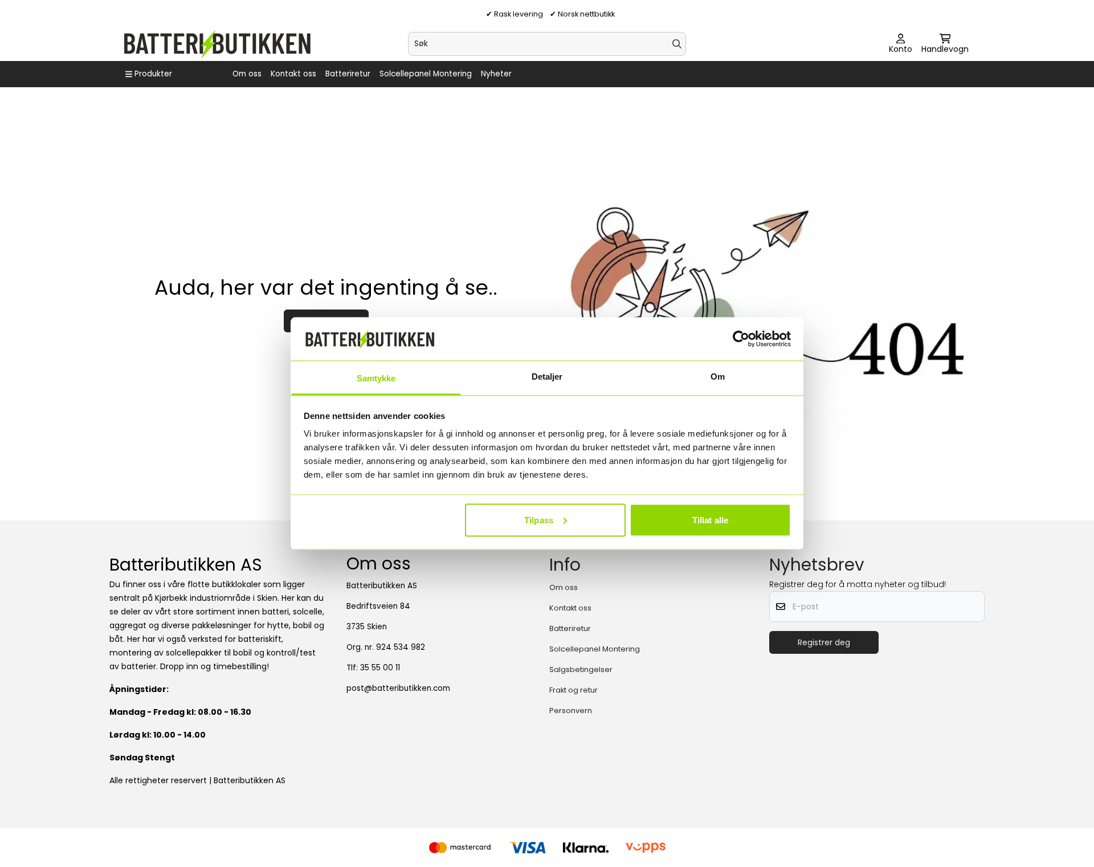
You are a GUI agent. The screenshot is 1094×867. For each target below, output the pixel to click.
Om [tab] (718, 376)
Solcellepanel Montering (425, 73)
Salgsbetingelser (581, 669)
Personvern (570, 710)
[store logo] (216, 44)
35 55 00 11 (380, 667)
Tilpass (538, 519)
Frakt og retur (573, 690)
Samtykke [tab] (376, 378)
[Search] (677, 44)
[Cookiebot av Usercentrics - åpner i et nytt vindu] (741, 338)
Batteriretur (347, 73)
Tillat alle (710, 519)
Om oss (247, 73)
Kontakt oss (293, 73)
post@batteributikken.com (398, 688)
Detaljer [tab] (547, 376)
